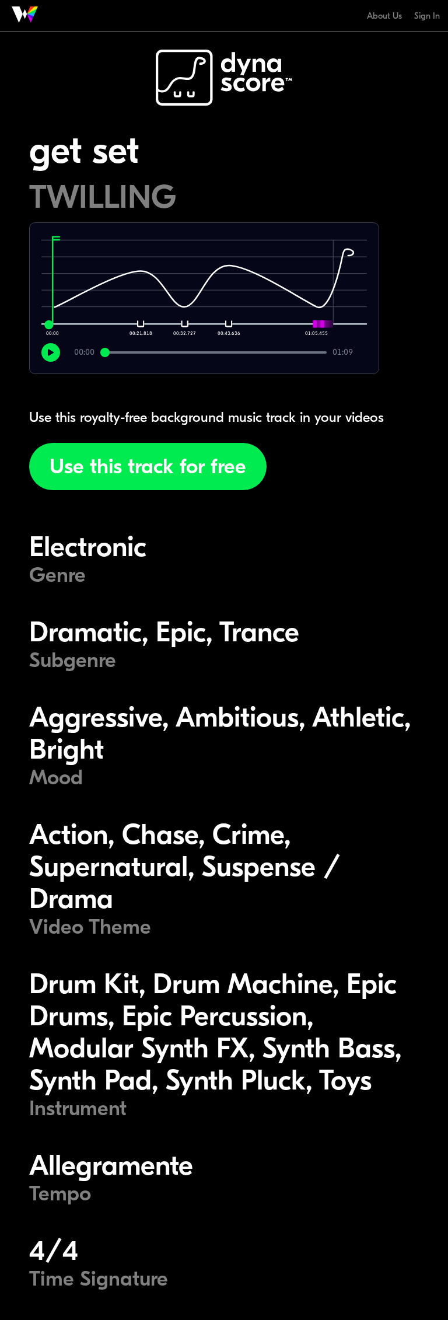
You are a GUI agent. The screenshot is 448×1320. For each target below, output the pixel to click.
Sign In (427, 16)
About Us (384, 16)
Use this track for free (148, 467)
